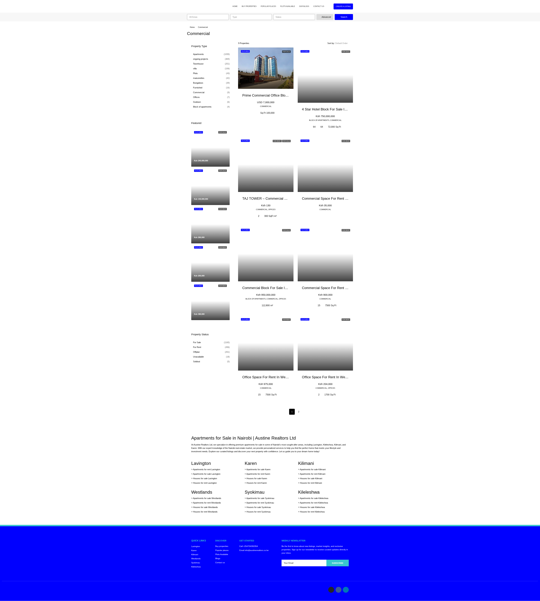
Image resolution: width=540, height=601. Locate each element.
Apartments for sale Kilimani (313, 469)
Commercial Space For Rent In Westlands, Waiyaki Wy (343, 288)
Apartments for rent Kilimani (312, 474)
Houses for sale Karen (257, 478)
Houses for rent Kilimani (311, 483)
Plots (195, 73)
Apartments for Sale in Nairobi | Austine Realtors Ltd (243, 438)
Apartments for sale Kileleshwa (314, 498)
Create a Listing (343, 6)
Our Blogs (304, 6)
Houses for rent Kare (256, 483)
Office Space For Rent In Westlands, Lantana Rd (338, 377)
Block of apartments (202, 107)
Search (344, 17)
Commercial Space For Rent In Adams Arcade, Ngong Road (346, 198)
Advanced (326, 17)
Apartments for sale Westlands (207, 498)
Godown (197, 102)
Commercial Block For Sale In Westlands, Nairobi (279, 288)
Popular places (268, 6)
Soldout (196, 361)
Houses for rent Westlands (205, 512)
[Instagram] (331, 590)
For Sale (197, 342)
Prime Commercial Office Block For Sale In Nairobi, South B (286, 95)
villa (195, 68)
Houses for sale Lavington (205, 478)
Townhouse (198, 64)
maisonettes (198, 78)
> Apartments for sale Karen (257, 469)
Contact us (318, 6)
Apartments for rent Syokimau (260, 503)
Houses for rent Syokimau (259, 512)
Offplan (196, 352)
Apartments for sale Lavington (206, 474)
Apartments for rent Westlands (207, 503)
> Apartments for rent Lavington (205, 469)
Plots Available (287, 6)
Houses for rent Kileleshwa (312, 512)
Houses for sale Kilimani (311, 478)
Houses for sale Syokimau (259, 507)
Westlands (201, 492)
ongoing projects (200, 59)
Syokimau (255, 492)
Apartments (198, 54)
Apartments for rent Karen (258, 474)
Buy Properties (249, 6)
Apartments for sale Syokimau (260, 498)
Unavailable (198, 357)
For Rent (197, 347)
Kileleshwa (309, 492)
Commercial (198, 92)
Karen (251, 463)
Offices (196, 97)
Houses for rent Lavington (205, 483)
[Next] (305, 411)
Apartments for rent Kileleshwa (314, 503)
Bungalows (198, 83)
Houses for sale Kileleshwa (312, 507)
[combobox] (208, 17)
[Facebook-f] (338, 590)
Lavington (201, 463)
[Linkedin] (346, 590)
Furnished (197, 87)
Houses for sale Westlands (205, 507)
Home (235, 6)
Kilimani (306, 463)
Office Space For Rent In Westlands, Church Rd (278, 377)
